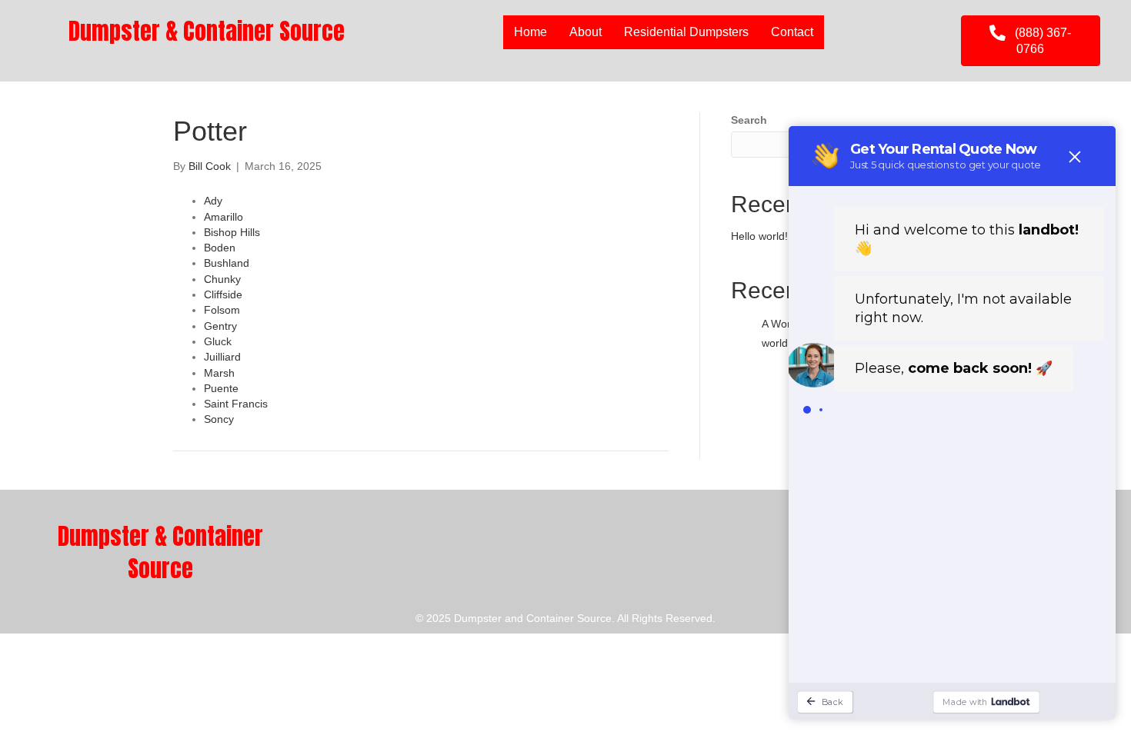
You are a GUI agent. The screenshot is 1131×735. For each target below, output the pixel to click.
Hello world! (759, 236)
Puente (221, 388)
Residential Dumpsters (686, 31)
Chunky (222, 279)
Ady (213, 201)
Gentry (220, 326)
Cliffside (223, 294)
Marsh (219, 373)
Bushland (226, 263)
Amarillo (223, 217)
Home (530, 31)
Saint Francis (236, 403)
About (585, 31)
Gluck (218, 341)
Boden (219, 247)
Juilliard (222, 357)
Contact (792, 31)
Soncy (219, 419)
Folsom (222, 310)
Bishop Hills (232, 232)
